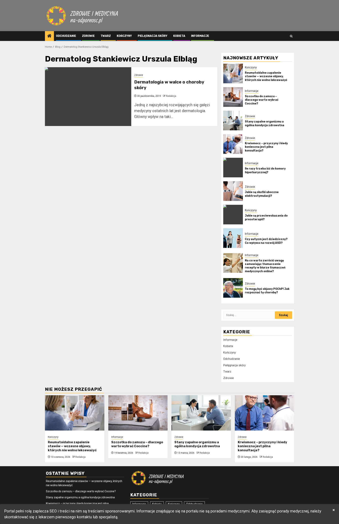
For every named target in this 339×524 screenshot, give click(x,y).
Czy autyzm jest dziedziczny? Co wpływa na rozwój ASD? (266, 241)
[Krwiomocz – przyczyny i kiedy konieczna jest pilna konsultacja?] (233, 144)
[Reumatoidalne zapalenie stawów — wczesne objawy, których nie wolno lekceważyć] (233, 73)
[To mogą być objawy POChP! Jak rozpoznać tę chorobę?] (233, 288)
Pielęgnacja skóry (152, 36)
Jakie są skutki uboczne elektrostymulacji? (262, 193)
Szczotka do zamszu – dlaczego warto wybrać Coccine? (261, 100)
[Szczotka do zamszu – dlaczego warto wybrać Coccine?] (233, 97)
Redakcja (171, 96)
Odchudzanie (66, 36)
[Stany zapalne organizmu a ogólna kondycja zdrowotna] (233, 120)
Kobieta (179, 36)
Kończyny (124, 36)
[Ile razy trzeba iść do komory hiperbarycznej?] (233, 167)
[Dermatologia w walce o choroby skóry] (88, 96)
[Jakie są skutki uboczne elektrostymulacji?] (233, 191)
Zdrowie (88, 36)
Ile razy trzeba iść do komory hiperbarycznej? (265, 170)
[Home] (49, 36)
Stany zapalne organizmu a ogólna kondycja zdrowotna (264, 123)
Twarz (106, 36)
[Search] (291, 36)
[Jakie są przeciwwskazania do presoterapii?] (233, 214)
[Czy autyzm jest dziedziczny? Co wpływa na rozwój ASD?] (233, 238)
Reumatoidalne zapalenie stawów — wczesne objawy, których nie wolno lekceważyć (266, 76)
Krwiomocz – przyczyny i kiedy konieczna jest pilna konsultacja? (266, 147)
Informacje (200, 36)
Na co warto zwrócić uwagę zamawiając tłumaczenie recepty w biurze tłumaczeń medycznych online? (265, 266)
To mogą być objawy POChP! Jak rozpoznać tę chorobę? (267, 290)
